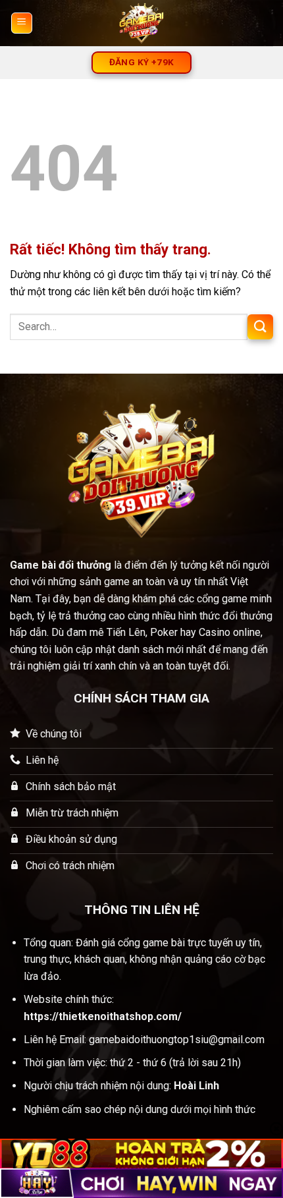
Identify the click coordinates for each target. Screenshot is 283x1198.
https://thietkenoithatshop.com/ (103, 1016)
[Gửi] (260, 327)
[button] (21, 23)
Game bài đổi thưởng (60, 565)
